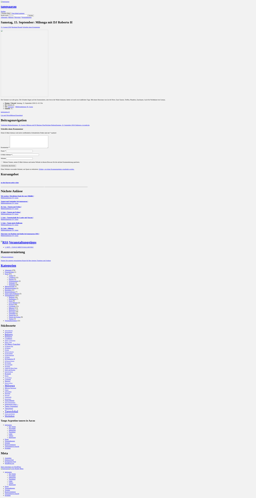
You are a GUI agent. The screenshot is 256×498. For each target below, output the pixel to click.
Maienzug (7, 381)
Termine (7, 443)
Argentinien (8, 332)
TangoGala (12, 315)
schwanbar (8, 391)
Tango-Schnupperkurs (10, 402)
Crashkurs (12, 277)
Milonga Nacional (10, 388)
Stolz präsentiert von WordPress (11, 467)
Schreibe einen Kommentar (31, 27)
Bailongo (12, 297)
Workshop (12, 285)
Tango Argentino (11, 406)
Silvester (7, 395)
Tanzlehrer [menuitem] (12, 479)
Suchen (3, 11)
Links (10, 434)
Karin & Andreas (9, 372)
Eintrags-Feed (9, 460)
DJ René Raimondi (9, 355)
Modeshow (12, 310)
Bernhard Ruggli (17, 27)
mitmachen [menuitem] (12, 477)
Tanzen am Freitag (14, 317)
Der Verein (12, 427)
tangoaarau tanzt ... (11, 404)
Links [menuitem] (10, 481)
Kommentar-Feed (10, 462)
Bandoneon (8, 336)
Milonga (11, 17)
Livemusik (12, 306)
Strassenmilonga (10, 292)
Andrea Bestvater (9, 330)
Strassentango (8, 399)
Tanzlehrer (12, 432)
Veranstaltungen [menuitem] (10, 488)
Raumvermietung (10, 445)
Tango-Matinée (9, 400)
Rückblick (8, 290)
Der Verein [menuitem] (12, 474)
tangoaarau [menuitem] (8, 472)
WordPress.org (9, 463)
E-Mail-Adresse (6, 155)
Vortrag (11, 319)
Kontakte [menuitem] (8, 495)
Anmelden (8, 458)
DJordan (7, 350)
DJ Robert (7, 357)
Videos (11, 436)
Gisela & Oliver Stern (11, 368)
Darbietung (12, 299)
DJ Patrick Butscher (9, 351)
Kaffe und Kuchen (10, 370)
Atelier (11, 276)
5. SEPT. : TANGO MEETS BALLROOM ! (19, 247)
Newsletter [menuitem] (12, 476)
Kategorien (8, 265)
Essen (10, 301)
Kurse (7, 274)
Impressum (12, 437)
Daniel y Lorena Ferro (10, 340)
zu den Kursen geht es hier (10, 182)
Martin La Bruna (8, 383)
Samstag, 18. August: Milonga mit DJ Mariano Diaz (23, 125)
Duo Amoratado (8, 364)
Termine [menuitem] (7, 490)
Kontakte (8, 448)
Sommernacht (8, 397)
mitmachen (12, 430)
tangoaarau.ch (5, 112)
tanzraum (11, 107)
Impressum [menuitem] (12, 485)
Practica (11, 279)
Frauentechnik (9, 272)
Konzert (11, 304)
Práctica (6, 390)
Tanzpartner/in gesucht (12, 446)
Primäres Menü (6, 13)
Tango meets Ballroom (12, 294)
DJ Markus (8, 348)
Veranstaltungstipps (22, 242)
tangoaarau (8, 6)
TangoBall (12, 313)
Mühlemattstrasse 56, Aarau (24, 107)
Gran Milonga (13, 303)
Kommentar (5, 147)
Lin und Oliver (5, 115)
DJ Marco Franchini (12, 344)
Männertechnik (9, 286)
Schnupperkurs (13, 281)
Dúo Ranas (7, 366)
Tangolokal (19, 115)
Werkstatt (12, 283)
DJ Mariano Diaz (9, 346)
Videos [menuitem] (11, 483)
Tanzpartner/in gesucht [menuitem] (12, 494)
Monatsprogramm (10, 288)
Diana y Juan (8, 342)
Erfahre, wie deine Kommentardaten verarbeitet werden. (56, 169)
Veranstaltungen (26, 17)
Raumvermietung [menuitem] (10, 492)
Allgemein (4, 17)
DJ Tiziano (8, 363)
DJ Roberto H (10, 359)
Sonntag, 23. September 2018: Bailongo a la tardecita (67, 125)
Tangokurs (9, 408)
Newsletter (12, 428)
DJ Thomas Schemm (9, 361)
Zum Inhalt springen (18, 13)
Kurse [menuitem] (7, 486)
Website (3, 158)
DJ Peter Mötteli (9, 353)
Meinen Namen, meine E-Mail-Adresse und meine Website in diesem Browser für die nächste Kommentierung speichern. (41, 162)
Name (3, 151)
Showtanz (17, 17)
